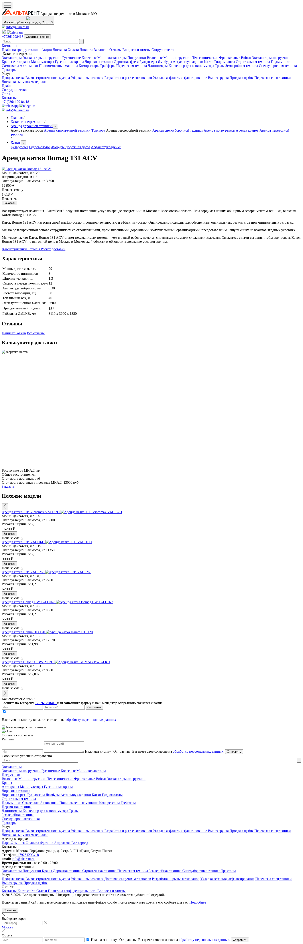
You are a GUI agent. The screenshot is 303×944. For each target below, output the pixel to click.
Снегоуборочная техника (278, 66)
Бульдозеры (149, 62)
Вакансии (101, 50)
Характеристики (15, 249)
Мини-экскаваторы (112, 58)
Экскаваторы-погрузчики (42, 58)
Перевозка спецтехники (272, 78)
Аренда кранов (247, 130)
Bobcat (246, 58)
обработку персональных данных (90, 720)
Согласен (10, 910)
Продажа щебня (242, 78)
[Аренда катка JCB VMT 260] (68, 572)
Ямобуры (165, 62)
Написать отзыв (14, 333)
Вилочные (155, 58)
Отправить (94, 707)
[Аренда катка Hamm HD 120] (69, 632)
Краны (7, 62)
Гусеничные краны (70, 62)
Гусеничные (72, 58)
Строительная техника (253, 62)
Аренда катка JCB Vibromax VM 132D (31, 512)
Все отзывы (36, 333)
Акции (47, 50)
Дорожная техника (99, 62)
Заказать (10, 533)
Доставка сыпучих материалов (25, 82)
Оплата (74, 50)
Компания (9, 46)
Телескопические (205, 58)
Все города (79, 843)
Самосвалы (11, 66)
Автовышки (29, 66)
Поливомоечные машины (59, 66)
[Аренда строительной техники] (21, 14)
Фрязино (47, 843)
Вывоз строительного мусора (48, 78)
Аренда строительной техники (67, 130)
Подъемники (280, 62)
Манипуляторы (43, 62)
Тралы (220, 66)
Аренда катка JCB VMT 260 (23, 572)
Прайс (6, 86)
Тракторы (9, 70)
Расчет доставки (53, 249)
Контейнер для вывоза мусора (192, 66)
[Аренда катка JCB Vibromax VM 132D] (91, 512)
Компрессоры (89, 66)
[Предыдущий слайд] (5, 506)
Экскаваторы (12, 58)
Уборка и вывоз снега (87, 78)
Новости (87, 50)
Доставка (60, 50)
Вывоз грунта (219, 78)
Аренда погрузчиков (219, 130)
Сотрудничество (164, 50)
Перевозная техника (132, 66)
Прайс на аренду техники (21, 50)
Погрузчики (137, 58)
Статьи (7, 94)
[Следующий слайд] (5, 693)
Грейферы (108, 66)
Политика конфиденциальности (72, 891)
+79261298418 (13, 36)
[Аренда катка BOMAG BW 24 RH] (82, 662)
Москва (7, 927)
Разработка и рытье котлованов (128, 78)
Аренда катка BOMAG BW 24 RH (28, 662)
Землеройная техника (242, 66)
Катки (209, 62)
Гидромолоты (225, 62)
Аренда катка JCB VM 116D (23, 542)
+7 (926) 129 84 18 (15, 102)
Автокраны (22, 62)
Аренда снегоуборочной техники (177, 130)
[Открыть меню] (7, 5)
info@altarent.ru (17, 27)
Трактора (98, 130)
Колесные (89, 58)
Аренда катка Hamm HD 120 (24, 632)
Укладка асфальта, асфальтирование (180, 78)
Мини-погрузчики (177, 58)
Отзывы (115, 50)
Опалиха (33, 843)
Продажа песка (14, 78)
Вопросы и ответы (137, 50)
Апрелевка (62, 843)
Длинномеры (158, 66)
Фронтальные (230, 58)
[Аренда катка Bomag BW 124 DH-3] (84, 602)
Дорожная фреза (127, 62)
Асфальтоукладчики (188, 62)
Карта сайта (27, 891)
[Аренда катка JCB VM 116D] (68, 542)
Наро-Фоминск (14, 843)
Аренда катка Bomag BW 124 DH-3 (29, 602)
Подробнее (197, 902)
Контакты (9, 98)
